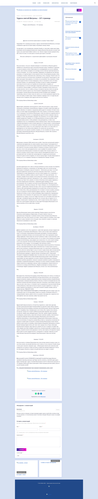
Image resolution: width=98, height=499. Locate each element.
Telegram (41, 394)
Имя (18, 426)
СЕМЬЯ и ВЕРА (9, 3)
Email (41, 426)
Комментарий (20, 435)
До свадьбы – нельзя (21, 474)
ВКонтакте (38, 394)
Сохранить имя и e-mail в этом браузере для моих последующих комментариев (33, 432)
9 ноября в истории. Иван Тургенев (48, 462)
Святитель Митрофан (70, 79)
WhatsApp (36, 394)
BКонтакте (49, 486)
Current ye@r (20, 452)
